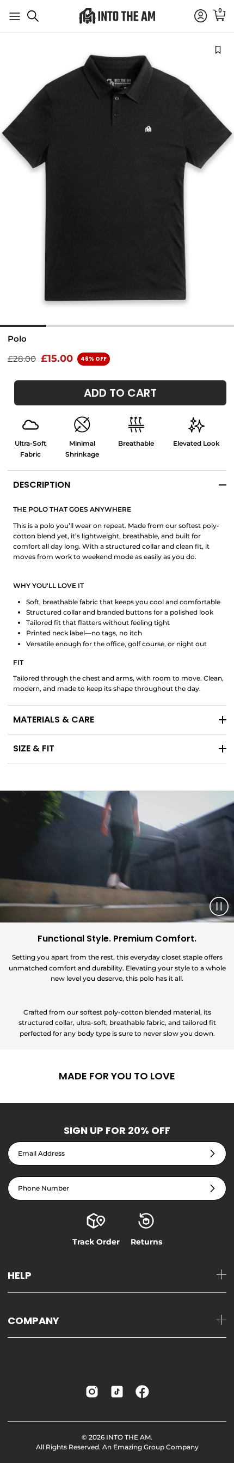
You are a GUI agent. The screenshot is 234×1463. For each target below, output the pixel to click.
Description (41, 484)
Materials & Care (53, 719)
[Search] (39, 20)
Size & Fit (33, 748)
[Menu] (15, 16)
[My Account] (195, 16)
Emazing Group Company (156, 1447)
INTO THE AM (128, 1437)
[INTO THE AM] (117, 16)
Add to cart (120, 392)
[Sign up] (212, 1153)
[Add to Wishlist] (218, 49)
